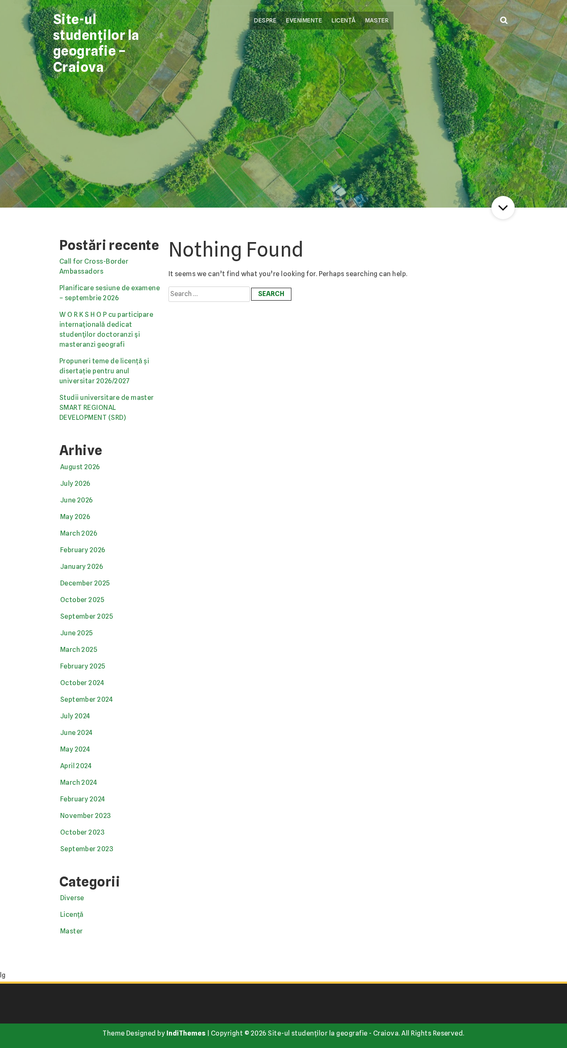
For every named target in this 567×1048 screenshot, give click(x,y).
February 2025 (82, 666)
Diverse (72, 898)
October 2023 (82, 832)
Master (377, 20)
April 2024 (76, 766)
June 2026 (76, 500)
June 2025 (76, 633)
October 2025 (82, 600)
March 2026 (79, 533)
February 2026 (82, 550)
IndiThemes (186, 1033)
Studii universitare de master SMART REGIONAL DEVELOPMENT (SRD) (106, 407)
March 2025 (79, 650)
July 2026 (75, 483)
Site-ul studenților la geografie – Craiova (96, 43)
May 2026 (75, 517)
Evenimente (304, 20)
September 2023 (87, 849)
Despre (265, 20)
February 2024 (82, 799)
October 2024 (82, 683)
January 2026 (81, 567)
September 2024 (86, 699)
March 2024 (79, 782)
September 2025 (86, 616)
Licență (343, 20)
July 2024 (75, 716)
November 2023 (85, 816)
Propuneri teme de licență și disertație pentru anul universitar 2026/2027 (104, 371)
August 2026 (80, 467)
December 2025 (85, 583)
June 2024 (76, 733)
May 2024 (75, 749)
